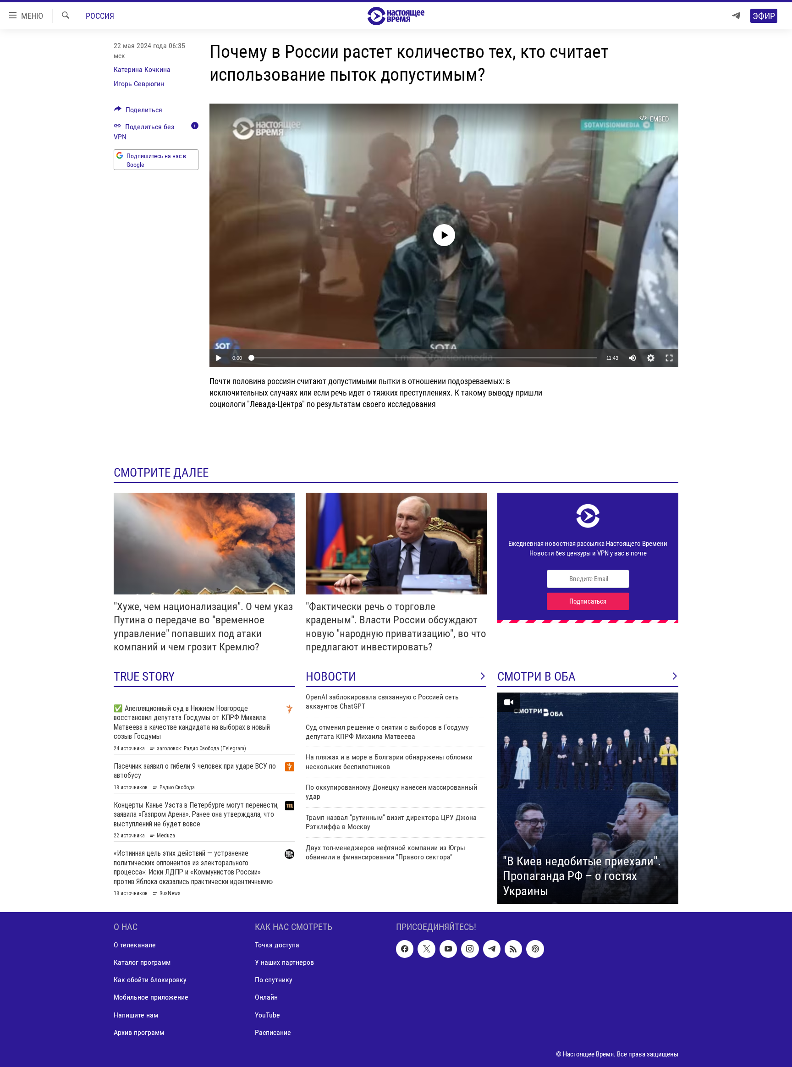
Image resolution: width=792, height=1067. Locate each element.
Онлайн (266, 997)
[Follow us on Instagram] (469, 948)
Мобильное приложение (151, 997)
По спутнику (273, 979)
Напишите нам (136, 1014)
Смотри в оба (536, 676)
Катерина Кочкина (142, 69)
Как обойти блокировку (150, 979)
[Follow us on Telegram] (491, 948)
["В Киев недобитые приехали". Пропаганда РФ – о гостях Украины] (587, 798)
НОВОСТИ (331, 676)
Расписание (273, 1032)
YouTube (267, 1014)
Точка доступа (277, 944)
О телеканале (135, 944)
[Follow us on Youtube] (448, 948)
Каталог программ (142, 962)
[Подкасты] (535, 948)
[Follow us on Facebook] (404, 948)
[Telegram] (736, 16)
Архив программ (139, 1032)
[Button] (138, 112)
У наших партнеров (284, 962)
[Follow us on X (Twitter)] (426, 948)
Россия (100, 16)
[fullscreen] (669, 358)
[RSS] (513, 948)
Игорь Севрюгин (139, 83)
